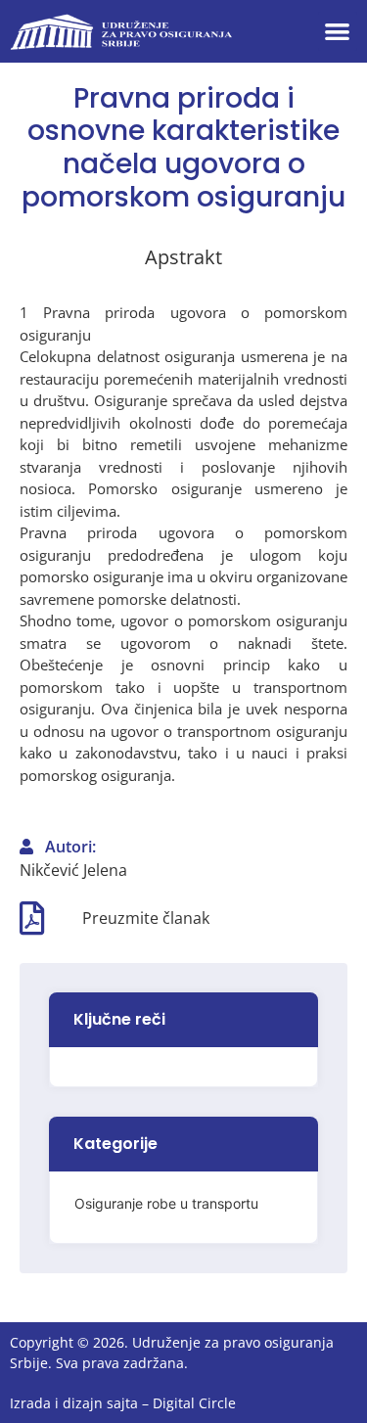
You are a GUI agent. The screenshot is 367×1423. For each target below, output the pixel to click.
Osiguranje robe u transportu (166, 1203)
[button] (338, 32)
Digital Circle (194, 1403)
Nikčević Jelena (73, 870)
